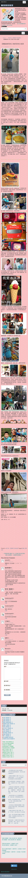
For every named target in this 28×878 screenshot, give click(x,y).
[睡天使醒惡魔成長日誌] (7, 14)
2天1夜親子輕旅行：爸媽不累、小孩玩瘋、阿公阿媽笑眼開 (13, 852)
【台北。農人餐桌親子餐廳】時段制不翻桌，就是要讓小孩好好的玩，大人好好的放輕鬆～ (16, 816)
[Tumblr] (8, 5)
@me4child (14, 869)
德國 (23, 548)
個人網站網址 (7, 689)
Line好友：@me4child (7, 25)
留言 (5, 666)
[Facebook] (12, 5)
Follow (14, 865)
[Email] (2, 5)
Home (4, 37)
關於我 (2, 871)
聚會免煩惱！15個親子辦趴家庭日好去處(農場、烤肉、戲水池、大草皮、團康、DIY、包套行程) (16, 821)
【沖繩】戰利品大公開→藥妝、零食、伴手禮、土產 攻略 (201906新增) (16, 811)
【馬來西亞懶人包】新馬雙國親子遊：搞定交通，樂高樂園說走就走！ (16, 796)
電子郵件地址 (7, 685)
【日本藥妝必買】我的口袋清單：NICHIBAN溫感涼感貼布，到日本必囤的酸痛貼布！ (16, 772)
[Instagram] (6, 5)
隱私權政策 (6, 871)
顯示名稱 (6, 681)
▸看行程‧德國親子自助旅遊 (14, 37)
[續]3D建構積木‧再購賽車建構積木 (14, 555)
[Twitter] (10, 5)
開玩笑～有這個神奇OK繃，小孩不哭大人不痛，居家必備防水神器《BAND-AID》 (16, 801)
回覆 (6, 565)
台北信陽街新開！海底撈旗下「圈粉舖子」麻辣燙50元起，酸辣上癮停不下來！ (16, 783)
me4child (6, 46)
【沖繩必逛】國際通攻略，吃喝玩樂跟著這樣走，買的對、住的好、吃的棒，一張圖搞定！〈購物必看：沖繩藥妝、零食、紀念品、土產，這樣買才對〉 (16, 790)
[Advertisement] (14, 535)
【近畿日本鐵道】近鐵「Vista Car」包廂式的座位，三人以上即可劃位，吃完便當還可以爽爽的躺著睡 (16, 777)
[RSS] (4, 5)
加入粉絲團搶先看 (21, 23)
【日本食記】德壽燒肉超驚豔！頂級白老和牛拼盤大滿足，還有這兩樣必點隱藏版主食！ (16, 806)
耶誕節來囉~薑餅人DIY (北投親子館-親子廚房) (14, 553)
